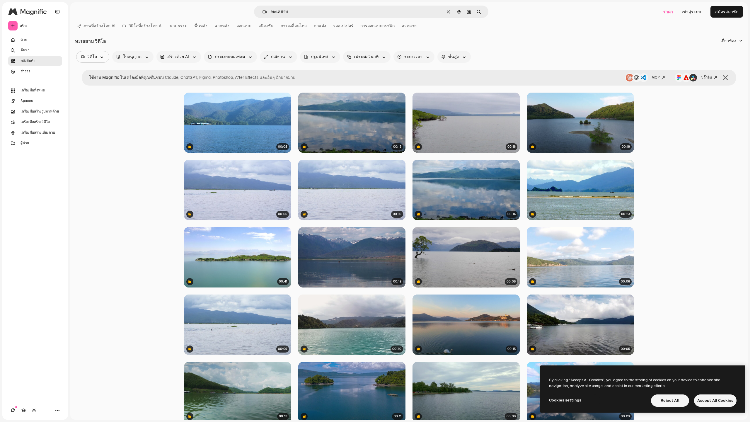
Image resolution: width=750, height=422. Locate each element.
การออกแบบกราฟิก (377, 25)
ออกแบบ (243, 25)
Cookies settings (565, 400)
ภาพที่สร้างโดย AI (99, 25)
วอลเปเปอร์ (343, 25)
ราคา (668, 11)
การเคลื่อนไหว (294, 25)
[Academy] (23, 410)
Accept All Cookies (715, 400)
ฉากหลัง (221, 25)
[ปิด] (725, 77)
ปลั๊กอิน (706, 77)
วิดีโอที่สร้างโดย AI (146, 25)
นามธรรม (179, 25)
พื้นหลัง (201, 25)
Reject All (670, 400)
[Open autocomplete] (262, 12)
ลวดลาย (409, 25)
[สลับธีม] (34, 410)
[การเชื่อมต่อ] (13, 410)
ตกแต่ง (320, 25)
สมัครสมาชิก (726, 11)
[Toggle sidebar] (57, 11)
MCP (656, 77)
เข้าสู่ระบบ (691, 11)
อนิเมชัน (266, 25)
